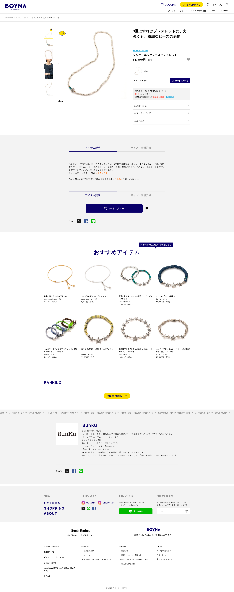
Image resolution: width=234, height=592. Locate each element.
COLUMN (170, 4)
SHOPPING (194, 4)
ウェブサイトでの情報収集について (135, 559)
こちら (118, 179)
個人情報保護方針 (128, 564)
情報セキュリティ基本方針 (131, 555)
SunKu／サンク (140, 50)
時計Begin (163, 555)
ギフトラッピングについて (54, 557)
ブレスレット (28, 18)
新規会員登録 (89, 551)
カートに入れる (181, 81)
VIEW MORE (114, 395)
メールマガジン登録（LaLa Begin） (98, 559)
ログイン (87, 555)
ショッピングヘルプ (51, 546)
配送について (49, 552)
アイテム (19, 18)
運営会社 (124, 551)
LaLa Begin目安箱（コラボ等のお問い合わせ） (60, 569)
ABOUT (50, 513)
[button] (59, 63)
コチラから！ (101, 173)
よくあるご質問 (50, 563)
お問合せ (47, 576)
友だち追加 (138, 511)
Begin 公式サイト (166, 551)
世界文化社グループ (166, 559)
